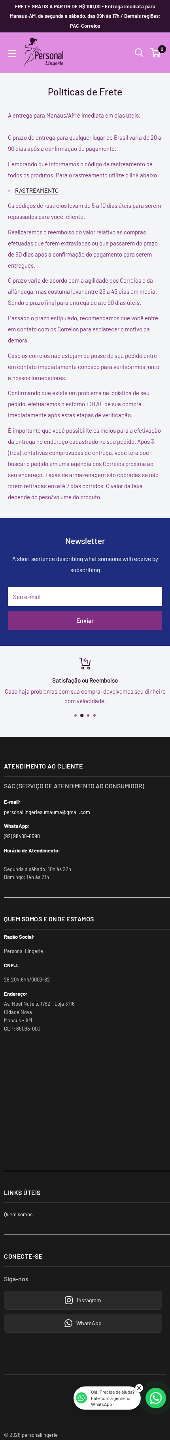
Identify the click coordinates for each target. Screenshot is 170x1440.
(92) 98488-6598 (22, 836)
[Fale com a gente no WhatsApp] (155, 1398)
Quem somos (18, 1214)
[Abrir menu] (12, 53)
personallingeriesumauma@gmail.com (47, 812)
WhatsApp (89, 1323)
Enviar (85, 620)
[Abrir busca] (139, 52)
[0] (156, 52)
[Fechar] (139, 1388)
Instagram (89, 1300)
